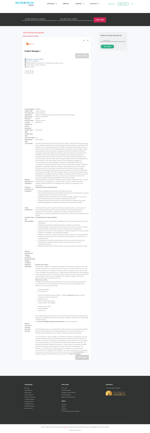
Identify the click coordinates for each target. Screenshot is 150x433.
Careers (63, 406)
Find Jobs (26, 388)
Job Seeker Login (28, 403)
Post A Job (64, 388)
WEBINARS (66, 3)
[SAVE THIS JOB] (88, 40)
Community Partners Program (113, 388)
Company (64, 404)
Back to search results (30, 36)
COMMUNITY (78, 3)
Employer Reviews (66, 390)
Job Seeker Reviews (29, 399)
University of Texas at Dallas (35, 59)
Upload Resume (28, 390)
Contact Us (64, 409)
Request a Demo (123, 3)
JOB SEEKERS (51, 3)
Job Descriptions (28, 394)
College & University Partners (69, 392)
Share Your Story (28, 408)
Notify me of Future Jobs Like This (111, 35)
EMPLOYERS (93, 3)
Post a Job (111, 3)
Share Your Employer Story (68, 397)
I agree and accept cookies (75, 430)
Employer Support (66, 394)
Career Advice (27, 392)
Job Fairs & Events (28, 401)
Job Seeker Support (29, 406)
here (65, 427)
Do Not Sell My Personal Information (70, 411)
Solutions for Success (29, 397)
